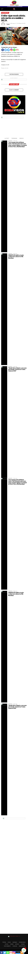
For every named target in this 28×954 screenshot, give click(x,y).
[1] (24, 951)
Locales (9, 942)
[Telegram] (8, 50)
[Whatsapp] (14, 50)
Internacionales (22, 942)
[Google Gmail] (17, 50)
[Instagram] (11, 50)
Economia (23, 944)
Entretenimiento (7, 946)
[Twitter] (5, 50)
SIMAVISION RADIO (22, 946)
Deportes (17, 944)
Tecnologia (14, 946)
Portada (4, 942)
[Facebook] (2, 50)
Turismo (11, 944)
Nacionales (15, 942)
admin (8, 24)
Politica (6, 944)
